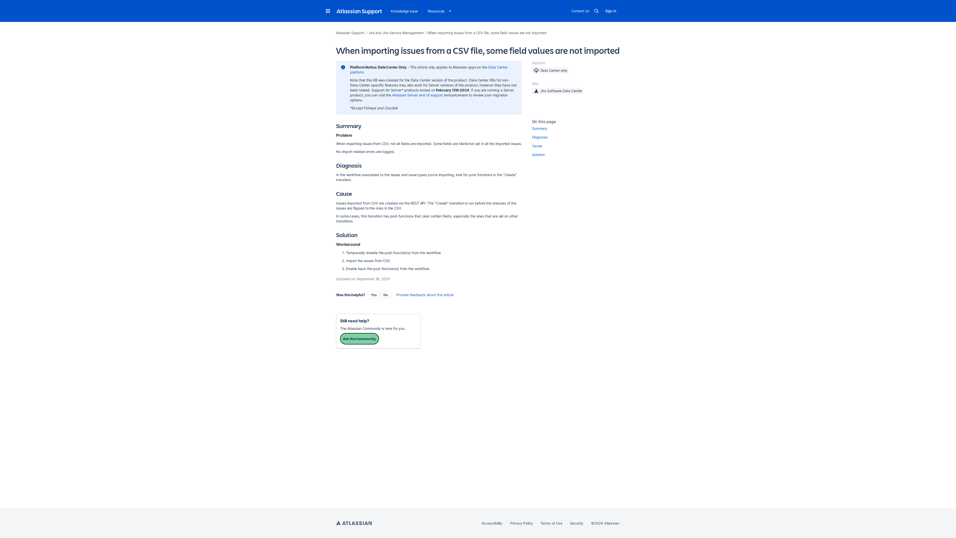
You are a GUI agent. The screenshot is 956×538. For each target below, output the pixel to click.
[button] (328, 11)
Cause (537, 146)
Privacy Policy (521, 523)
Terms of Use (551, 523)
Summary (539, 128)
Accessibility (492, 523)
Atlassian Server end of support (417, 95)
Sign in (610, 11)
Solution (538, 154)
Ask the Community (359, 338)
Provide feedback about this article (425, 295)
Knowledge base (404, 11)
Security (576, 523)
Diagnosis (539, 137)
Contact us (580, 11)
